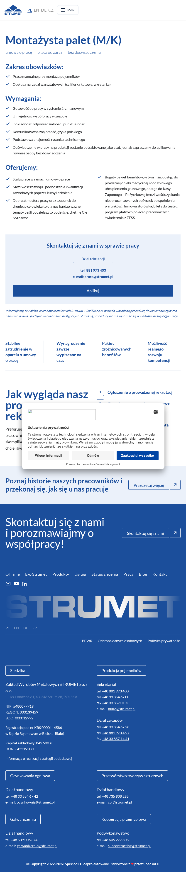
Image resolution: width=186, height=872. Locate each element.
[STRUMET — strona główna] (13, 10)
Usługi (80, 574)
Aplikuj (93, 290)
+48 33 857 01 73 (115, 703)
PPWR (87, 640)
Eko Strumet (36, 574)
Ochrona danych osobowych (120, 640)
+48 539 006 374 (24, 840)
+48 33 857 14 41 (115, 738)
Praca (128, 574)
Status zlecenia (104, 574)
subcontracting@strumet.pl (129, 845)
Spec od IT (151, 864)
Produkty (60, 574)
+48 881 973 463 (115, 733)
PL (29, 9)
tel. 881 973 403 (93, 270)
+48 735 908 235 (115, 796)
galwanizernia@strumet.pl (37, 845)
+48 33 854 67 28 (115, 727)
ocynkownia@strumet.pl (36, 802)
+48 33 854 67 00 (115, 697)
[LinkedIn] (24, 583)
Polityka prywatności (164, 640)
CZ (51, 9)
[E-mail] (8, 583)
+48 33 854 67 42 (24, 796)
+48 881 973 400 (115, 691)
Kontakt (159, 574)
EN (36, 9)
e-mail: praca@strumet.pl (93, 276)
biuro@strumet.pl (121, 708)
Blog (143, 574)
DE (43, 9)
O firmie (12, 574)
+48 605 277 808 (115, 840)
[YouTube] (16, 583)
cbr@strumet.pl (120, 802)
